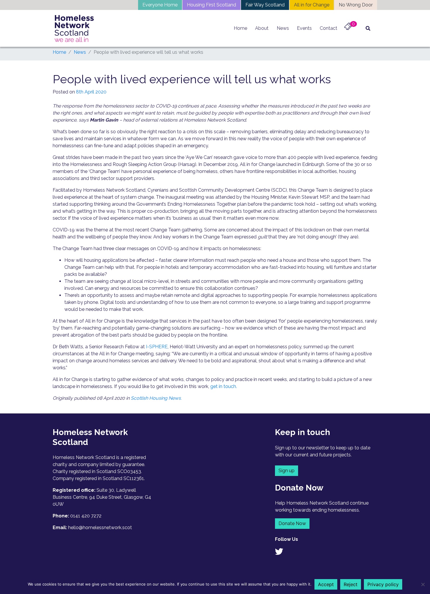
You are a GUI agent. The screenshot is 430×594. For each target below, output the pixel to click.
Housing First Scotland (211, 5)
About (262, 28)
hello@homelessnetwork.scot (100, 527)
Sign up (286, 470)
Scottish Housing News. (156, 398)
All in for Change (311, 5)
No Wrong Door (356, 5)
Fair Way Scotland (265, 5)
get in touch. (223, 386)
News (283, 28)
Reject (350, 584)
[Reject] (423, 584)
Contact (328, 28)
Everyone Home (160, 5)
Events (304, 28)
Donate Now (292, 523)
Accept (326, 584)
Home (240, 28)
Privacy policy (383, 584)
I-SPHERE (157, 346)
